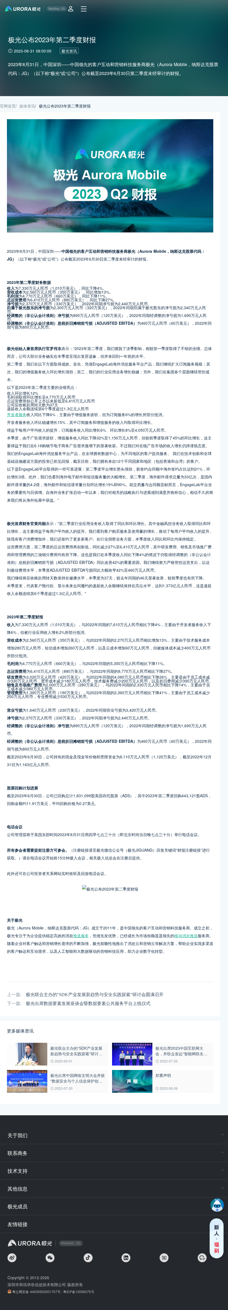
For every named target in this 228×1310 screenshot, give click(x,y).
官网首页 (8, 106)
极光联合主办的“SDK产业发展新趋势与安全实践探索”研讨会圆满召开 (94, 994)
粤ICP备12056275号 (78, 1291)
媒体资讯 (27, 106)
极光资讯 (69, 51)
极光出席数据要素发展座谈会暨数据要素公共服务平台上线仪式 (88, 1003)
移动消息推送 (186, 935)
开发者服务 (16, 414)
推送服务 (81, 935)
